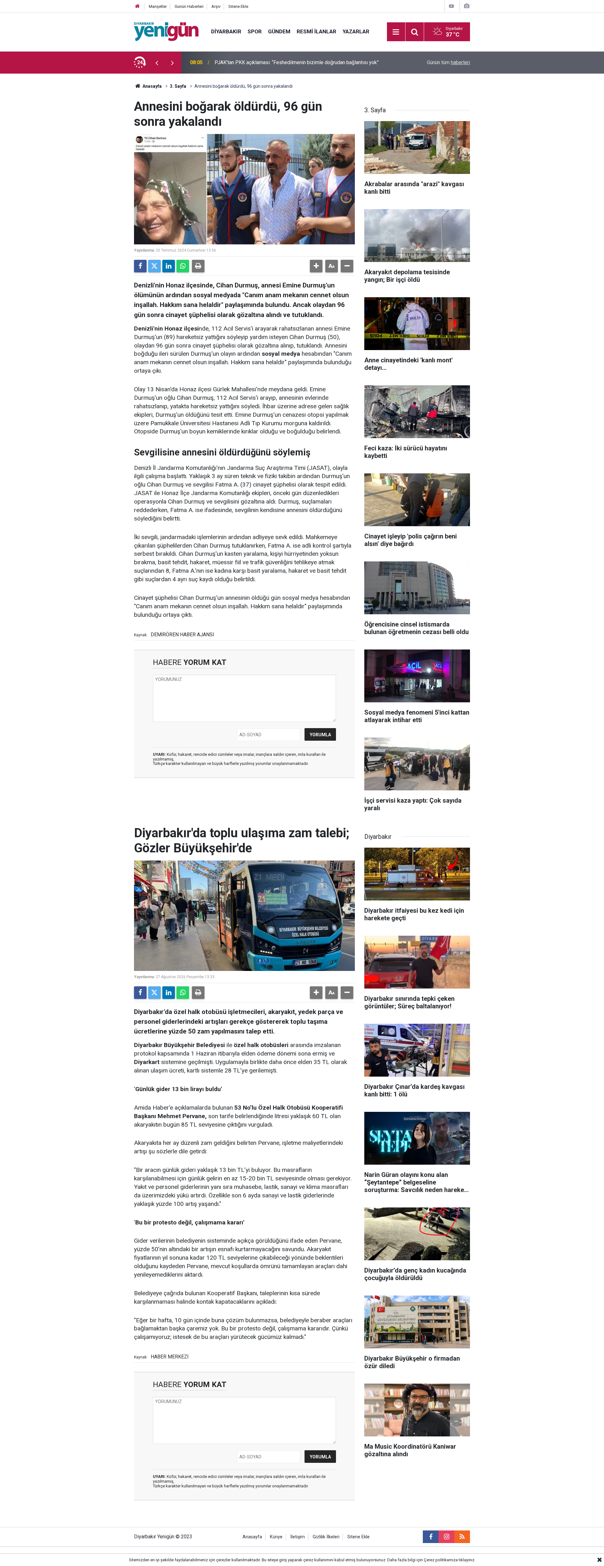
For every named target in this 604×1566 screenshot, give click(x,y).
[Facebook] (140, 266)
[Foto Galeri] (466, 6)
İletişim (297, 1537)
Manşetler (158, 6)
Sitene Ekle (238, 6)
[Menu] (396, 32)
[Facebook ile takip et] (431, 1536)
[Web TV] (451, 6)
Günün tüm (448, 62)
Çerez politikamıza (441, 1560)
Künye (276, 1537)
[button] (316, 266)
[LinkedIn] (168, 266)
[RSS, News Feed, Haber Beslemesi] (462, 1536)
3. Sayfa (178, 86)
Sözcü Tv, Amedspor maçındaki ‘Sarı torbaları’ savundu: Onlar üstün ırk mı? (295, 62)
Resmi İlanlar (316, 31)
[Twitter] (154, 266)
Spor (255, 31)
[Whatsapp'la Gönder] (182, 266)
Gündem (279, 31)
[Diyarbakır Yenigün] (166, 31)
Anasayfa (152, 86)
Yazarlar (356, 31)
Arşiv (216, 6)
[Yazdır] (198, 266)
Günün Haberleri (189, 6)
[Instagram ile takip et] (446, 1536)
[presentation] (157, 62)
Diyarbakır (226, 31)
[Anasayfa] (137, 6)
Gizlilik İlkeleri (326, 1537)
